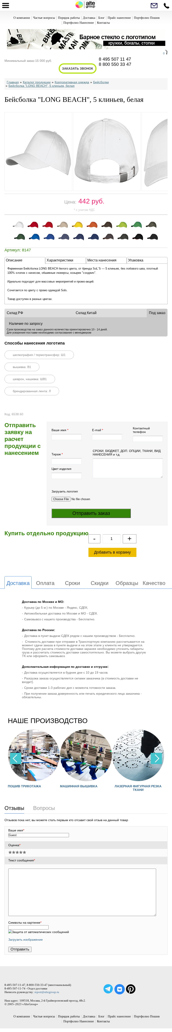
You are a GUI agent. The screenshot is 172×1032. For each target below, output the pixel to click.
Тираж (56, 454)
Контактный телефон (141, 430)
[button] (156, 758)
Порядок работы (69, 17)
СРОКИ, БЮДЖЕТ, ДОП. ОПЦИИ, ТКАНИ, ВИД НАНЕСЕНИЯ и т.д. (127, 452)
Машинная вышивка (55, 786)
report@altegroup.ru (46, 992)
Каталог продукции (37, 82)
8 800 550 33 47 (115, 64)
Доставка (89, 17)
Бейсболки (101, 82)
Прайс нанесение (119, 17)
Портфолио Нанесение (78, 22)
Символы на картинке (24, 922)
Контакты (103, 22)
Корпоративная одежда (72, 82)
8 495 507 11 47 (115, 59)
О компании (21, 17)
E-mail (96, 430)
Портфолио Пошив (147, 17)
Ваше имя (59, 430)
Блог (101, 17)
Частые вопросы (44, 17)
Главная (13, 82)
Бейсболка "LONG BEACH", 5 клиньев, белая (42, 86)
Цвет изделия (61, 469)
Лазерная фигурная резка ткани (115, 788)
